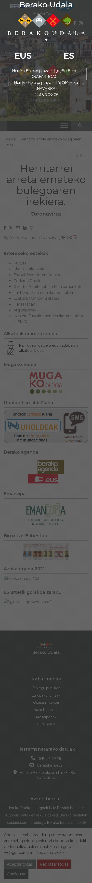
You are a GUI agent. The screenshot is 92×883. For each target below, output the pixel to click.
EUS (23, 55)
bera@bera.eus (46, 100)
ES (69, 55)
